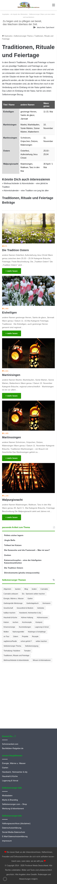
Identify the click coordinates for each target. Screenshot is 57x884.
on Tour (6, 636)
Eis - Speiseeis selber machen (33, 594)
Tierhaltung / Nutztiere (12, 651)
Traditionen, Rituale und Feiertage (16, 655)
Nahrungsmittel (18, 632)
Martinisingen (9, 124)
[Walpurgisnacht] (28, 478)
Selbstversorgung (31, 646)
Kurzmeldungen (25, 627)
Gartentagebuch (32, 603)
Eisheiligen (8, 111)
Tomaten (27, 651)
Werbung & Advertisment (13, 809)
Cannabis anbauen (11, 594)
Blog (26, 589)
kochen (15, 622)
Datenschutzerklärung (11, 828)
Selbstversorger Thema (23, 36)
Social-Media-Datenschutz (13, 832)
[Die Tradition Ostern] (28, 228)
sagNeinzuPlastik (10, 641)
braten (34, 589)
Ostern (6, 150)
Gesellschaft (8, 608)
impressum (7, 841)
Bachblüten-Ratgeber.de (12, 748)
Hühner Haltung (27, 618)
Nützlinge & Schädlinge (37, 632)
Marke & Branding (10, 800)
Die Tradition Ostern (15, 250)
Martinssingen (10, 138)
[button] (5, 879)
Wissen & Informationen (42, 660)
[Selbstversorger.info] (28, 5)
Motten (6, 632)
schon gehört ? (26, 641)
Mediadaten (7, 796)
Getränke (40, 608)
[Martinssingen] (28, 416)
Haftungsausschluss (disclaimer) (16, 823)
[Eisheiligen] (28, 291)
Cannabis (44, 589)
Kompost (39, 622)
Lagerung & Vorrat (42, 627)
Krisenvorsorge (9, 627)
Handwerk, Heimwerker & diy (30, 613)
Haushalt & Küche (10, 618)
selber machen (41, 641)
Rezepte (35, 636)
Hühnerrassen (42, 618)
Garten (30, 599)
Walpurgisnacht (10, 164)
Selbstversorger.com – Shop (14, 804)
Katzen (6, 622)
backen (18, 589)
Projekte (25, 636)
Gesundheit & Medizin (25, 608)
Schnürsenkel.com (10, 744)
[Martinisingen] (28, 353)
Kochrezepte (27, 622)
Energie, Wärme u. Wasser (14, 599)
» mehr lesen (12, 271)
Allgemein (7, 589)
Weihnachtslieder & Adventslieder (16, 660)
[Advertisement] (28, 695)
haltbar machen (9, 613)
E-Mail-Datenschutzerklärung (15, 836)
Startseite (8, 36)
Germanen (46, 603)
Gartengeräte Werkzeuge (13, 603)
